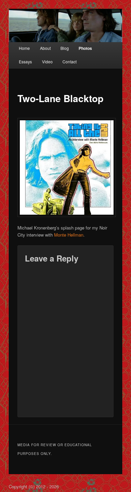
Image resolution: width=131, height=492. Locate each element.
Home (24, 48)
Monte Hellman (68, 235)
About (45, 48)
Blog (64, 48)
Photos (85, 48)
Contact (69, 61)
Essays (25, 61)
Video (47, 61)
